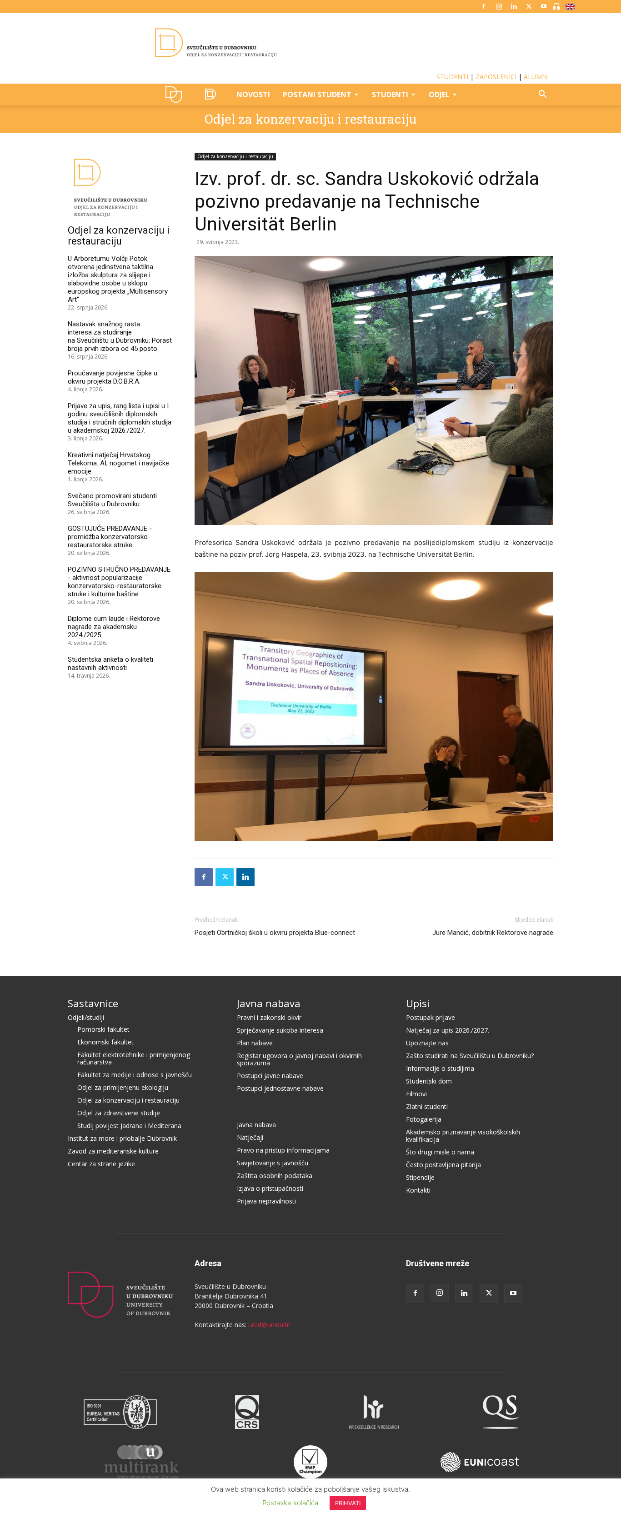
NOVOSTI (253, 95)
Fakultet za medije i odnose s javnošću (134, 1074)
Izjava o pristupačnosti (270, 1188)
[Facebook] (484, 6)
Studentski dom (429, 1081)
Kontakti (418, 1190)
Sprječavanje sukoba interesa (280, 1030)
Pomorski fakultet (103, 1029)
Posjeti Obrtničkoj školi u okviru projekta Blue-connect (275, 933)
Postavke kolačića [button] (290, 1502)
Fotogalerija (423, 1119)
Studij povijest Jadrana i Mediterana (129, 1125)
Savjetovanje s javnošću (272, 1162)
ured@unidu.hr (269, 1324)
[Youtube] (544, 6)
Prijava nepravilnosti (266, 1201)
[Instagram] (499, 6)
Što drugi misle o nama (440, 1152)
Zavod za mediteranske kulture (113, 1151)
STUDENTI (452, 76)
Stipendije (420, 1177)
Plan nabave (255, 1043)
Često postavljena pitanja (443, 1164)
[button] (542, 95)
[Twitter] (529, 6)
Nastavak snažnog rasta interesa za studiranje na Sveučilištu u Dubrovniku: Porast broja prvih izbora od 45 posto (120, 336)
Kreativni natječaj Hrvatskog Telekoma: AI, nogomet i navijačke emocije (118, 463)
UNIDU (176, 95)
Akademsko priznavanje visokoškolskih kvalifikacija (463, 1135)
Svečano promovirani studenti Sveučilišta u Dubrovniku (112, 500)
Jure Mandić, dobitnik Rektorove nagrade (492, 933)
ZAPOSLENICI (496, 76)
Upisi (418, 1003)
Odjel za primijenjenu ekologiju (122, 1087)
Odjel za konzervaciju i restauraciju (310, 118)
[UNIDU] (310, 43)
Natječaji (250, 1137)
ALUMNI (536, 76)
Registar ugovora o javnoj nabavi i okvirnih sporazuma (299, 1059)
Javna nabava (268, 1003)
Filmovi (416, 1093)
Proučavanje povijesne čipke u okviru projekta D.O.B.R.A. (112, 377)
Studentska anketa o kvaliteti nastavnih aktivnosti (110, 663)
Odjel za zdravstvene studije (118, 1113)
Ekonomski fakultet (105, 1042)
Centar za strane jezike (101, 1163)
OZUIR (212, 95)
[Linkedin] (514, 6)
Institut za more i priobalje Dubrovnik (122, 1138)
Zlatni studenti (427, 1106)
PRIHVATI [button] (348, 1503)
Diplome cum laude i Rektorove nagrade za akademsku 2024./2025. (114, 626)
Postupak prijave (430, 1017)
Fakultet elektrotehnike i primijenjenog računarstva (133, 1058)
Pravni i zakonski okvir (269, 1017)
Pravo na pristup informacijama (283, 1150)
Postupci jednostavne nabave (280, 1088)
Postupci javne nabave (270, 1075)
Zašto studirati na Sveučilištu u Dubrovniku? (470, 1055)
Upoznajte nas (427, 1043)
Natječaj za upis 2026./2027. (447, 1030)
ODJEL (439, 95)
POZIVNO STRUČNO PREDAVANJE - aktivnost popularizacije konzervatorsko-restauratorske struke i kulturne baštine (119, 581)
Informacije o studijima (440, 1068)
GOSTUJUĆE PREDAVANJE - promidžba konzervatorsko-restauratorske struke (110, 536)
